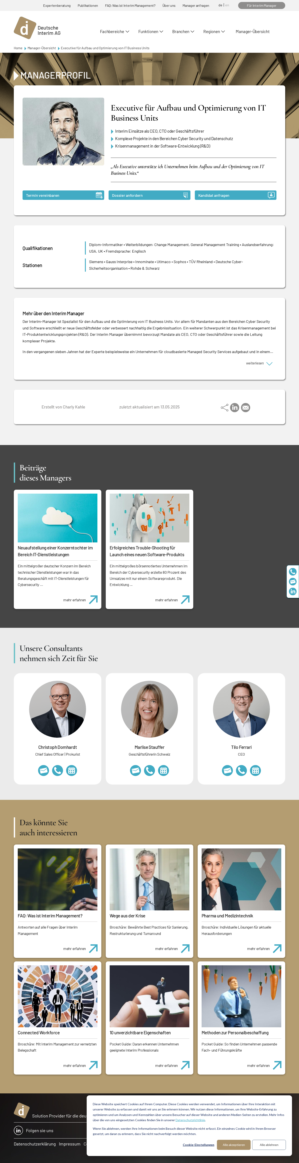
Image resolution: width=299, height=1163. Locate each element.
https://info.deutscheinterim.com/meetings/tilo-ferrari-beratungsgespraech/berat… (255, 770)
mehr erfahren (74, 599)
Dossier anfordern (127, 195)
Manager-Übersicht (252, 31)
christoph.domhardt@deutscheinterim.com (43, 770)
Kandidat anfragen (213, 195)
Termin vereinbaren (42, 195)
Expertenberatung (57, 5)
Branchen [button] (180, 31)
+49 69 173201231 (241, 770)
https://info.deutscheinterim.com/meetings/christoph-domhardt (71, 770)
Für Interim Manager (261, 5)
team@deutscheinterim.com (293, 581)
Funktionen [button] (148, 31)
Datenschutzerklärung (35, 1143)
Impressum (70, 1143)
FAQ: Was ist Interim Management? (130, 5)
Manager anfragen (196, 5)
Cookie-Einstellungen (198, 1145)
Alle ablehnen (269, 1145)
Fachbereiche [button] (112, 31)
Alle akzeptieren (234, 1145)
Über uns (169, 5)
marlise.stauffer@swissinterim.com (135, 770)
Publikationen (88, 5)
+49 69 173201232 (57, 770)
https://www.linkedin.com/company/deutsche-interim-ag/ (293, 591)
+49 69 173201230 (293, 571)
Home (18, 48)
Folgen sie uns (39, 1130)
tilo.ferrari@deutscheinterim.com (227, 770)
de (220, 5)
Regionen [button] (211, 31)
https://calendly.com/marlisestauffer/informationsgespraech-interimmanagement (163, 770)
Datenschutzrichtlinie (190, 1120)
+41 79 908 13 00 (149, 770)
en (227, 5)
